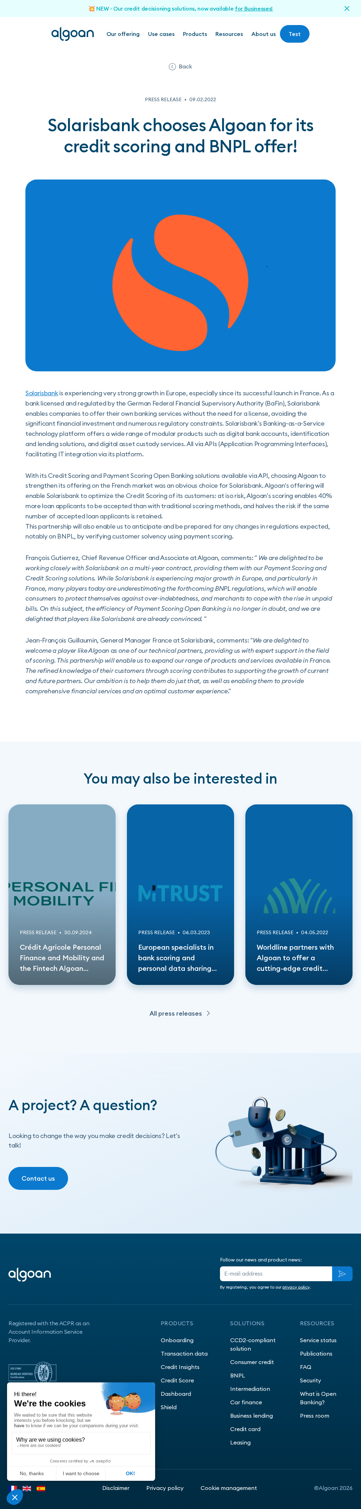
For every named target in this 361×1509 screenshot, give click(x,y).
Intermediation (250, 1388)
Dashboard (176, 1393)
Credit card (245, 1428)
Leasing (240, 1442)
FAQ (305, 1366)
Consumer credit (252, 1361)
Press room (314, 1415)
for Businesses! (254, 8)
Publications (316, 1353)
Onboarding (177, 1340)
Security (310, 1380)
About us (263, 33)
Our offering (123, 33)
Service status (318, 1340)
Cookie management (229, 1487)
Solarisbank (41, 393)
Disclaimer (115, 1487)
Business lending (251, 1415)
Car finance (246, 1402)
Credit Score (177, 1380)
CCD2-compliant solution (253, 1344)
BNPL (237, 1375)
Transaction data (184, 1353)
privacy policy (296, 1287)
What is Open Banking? (318, 1398)
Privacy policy (165, 1487)
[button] (161, 33)
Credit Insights (180, 1366)
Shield (169, 1407)
